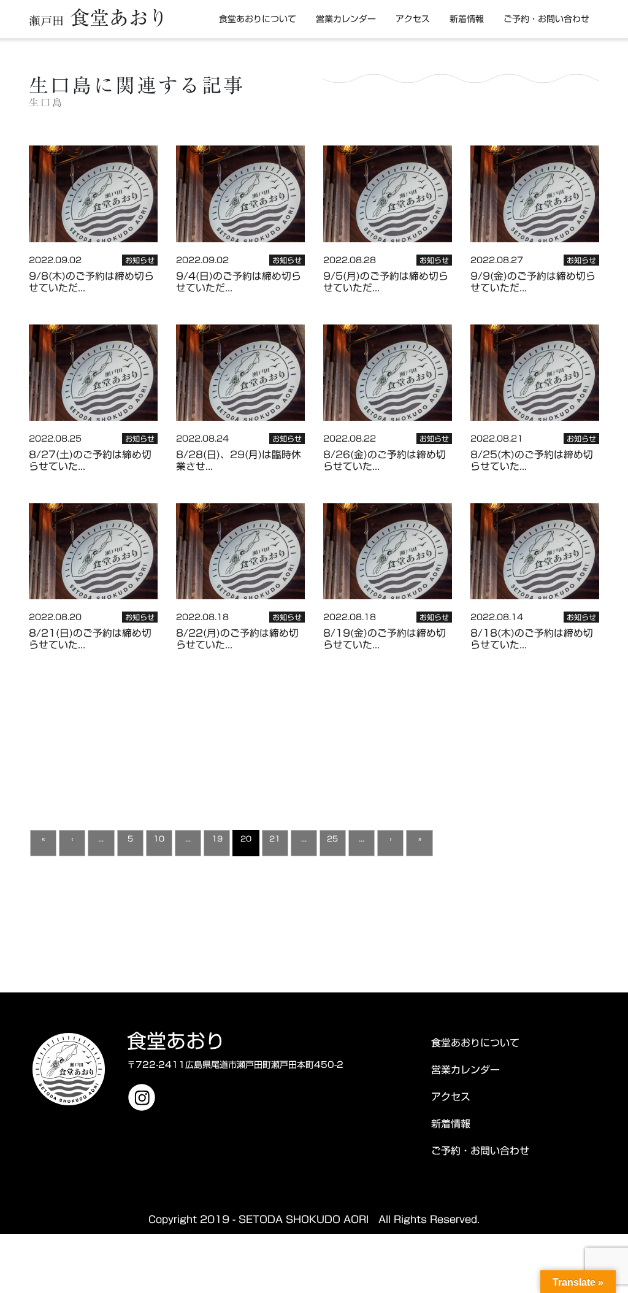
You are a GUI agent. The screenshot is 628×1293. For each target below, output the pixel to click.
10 (158, 838)
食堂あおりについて (257, 19)
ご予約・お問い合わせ (546, 19)
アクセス (413, 19)
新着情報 (467, 19)
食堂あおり (98, 18)
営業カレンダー (346, 19)
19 (217, 838)
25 (332, 838)
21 (274, 838)
